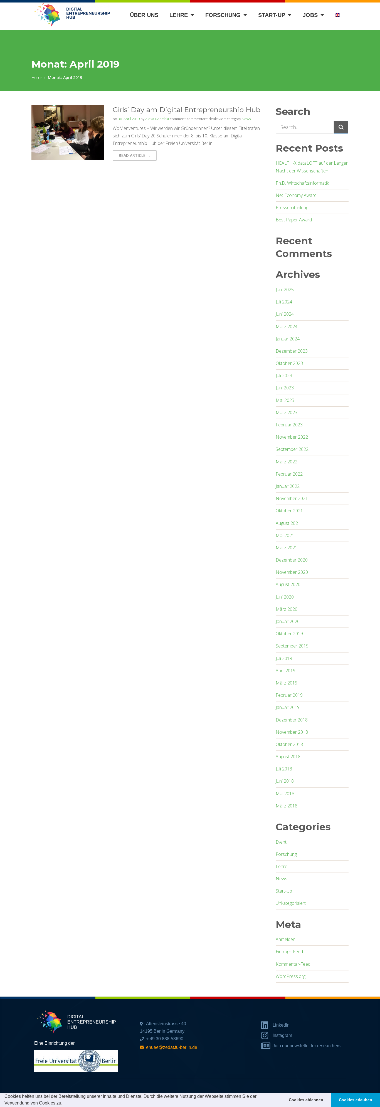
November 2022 (292, 437)
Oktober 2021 (289, 511)
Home (37, 77)
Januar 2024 (288, 339)
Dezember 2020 (292, 560)
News (246, 118)
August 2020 (288, 584)
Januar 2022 (288, 486)
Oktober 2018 (289, 744)
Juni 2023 (285, 388)
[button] (64, 1103)
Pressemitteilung (292, 207)
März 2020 (286, 609)
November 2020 (292, 572)
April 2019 (285, 671)
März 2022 (286, 462)
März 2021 (286, 548)
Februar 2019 (289, 695)
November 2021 (292, 498)
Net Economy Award (296, 195)
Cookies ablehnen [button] (306, 1100)
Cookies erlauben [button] (355, 1100)
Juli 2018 (284, 769)
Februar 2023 (289, 425)
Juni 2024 (285, 314)
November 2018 (292, 732)
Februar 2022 (289, 474)
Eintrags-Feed (289, 951)
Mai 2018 (285, 793)
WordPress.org (290, 976)
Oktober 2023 (289, 363)
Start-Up (284, 891)
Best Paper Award (294, 220)
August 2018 (288, 756)
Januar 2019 (288, 707)
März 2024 (286, 326)
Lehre (178, 15)
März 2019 (286, 683)
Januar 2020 (288, 621)
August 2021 (288, 523)
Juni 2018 (285, 781)
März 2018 (286, 806)
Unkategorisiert (291, 903)
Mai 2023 (285, 400)
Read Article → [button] (134, 155)
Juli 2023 (284, 375)
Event (281, 842)
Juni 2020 (285, 597)
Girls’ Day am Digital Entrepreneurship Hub (186, 109)
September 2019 (292, 646)
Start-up (271, 15)
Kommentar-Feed (293, 964)
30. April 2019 (129, 118)
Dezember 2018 (292, 720)
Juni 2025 (285, 289)
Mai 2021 (285, 535)
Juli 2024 (284, 302)
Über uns (144, 15)
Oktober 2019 (289, 634)
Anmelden (285, 939)
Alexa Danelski (157, 118)
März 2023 (286, 412)
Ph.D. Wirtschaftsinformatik (302, 183)
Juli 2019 (284, 658)
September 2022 (292, 449)
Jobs (310, 15)
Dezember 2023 (292, 351)
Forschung (223, 15)
